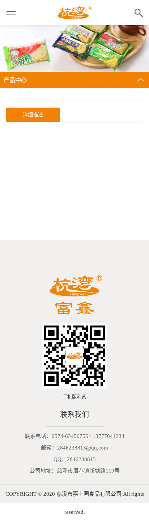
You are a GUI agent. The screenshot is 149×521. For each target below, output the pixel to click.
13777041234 (108, 436)
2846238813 (81, 459)
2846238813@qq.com (82, 448)
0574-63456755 (70, 436)
